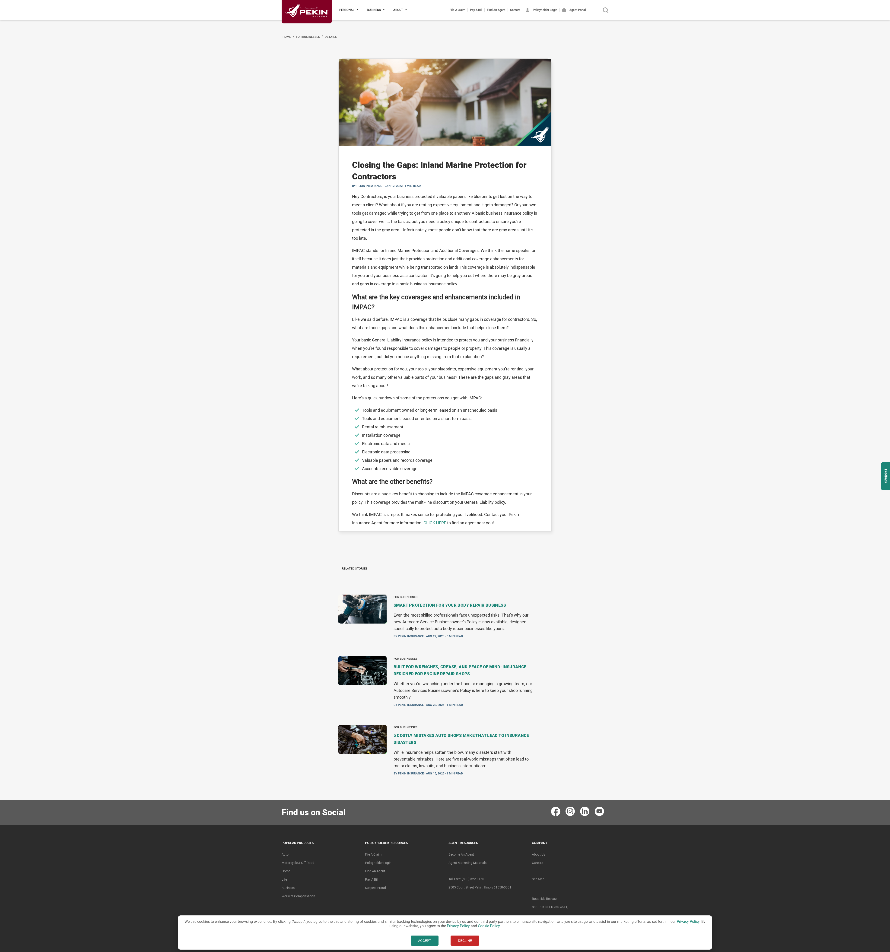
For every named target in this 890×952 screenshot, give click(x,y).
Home (287, 36)
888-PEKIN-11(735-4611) (550, 907)
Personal (347, 10)
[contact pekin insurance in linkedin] (585, 811)
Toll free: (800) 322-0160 (466, 879)
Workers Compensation (298, 896)
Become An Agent (461, 854)
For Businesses (308, 36)
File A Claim (457, 10)
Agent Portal (577, 10)
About (398, 10)
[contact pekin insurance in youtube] (600, 811)
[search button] (605, 10)
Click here (434, 522)
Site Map (538, 879)
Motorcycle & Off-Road (298, 863)
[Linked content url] (307, 25)
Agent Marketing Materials (467, 863)
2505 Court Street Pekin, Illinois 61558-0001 (479, 887)
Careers (515, 10)
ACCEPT (424, 940)
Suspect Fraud (375, 888)
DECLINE (465, 940)
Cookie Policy (489, 926)
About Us (538, 854)
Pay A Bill (476, 10)
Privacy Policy (688, 921)
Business (374, 10)
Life (284, 879)
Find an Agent (496, 10)
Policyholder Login (545, 10)
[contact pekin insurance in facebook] (556, 811)
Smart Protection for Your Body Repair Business (450, 605)
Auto (285, 854)
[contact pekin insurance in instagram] (570, 811)
